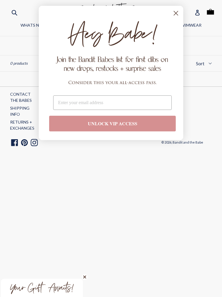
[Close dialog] (176, 13)
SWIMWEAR (189, 25)
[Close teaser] (85, 277)
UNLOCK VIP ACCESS (112, 123)
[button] (42, 288)
